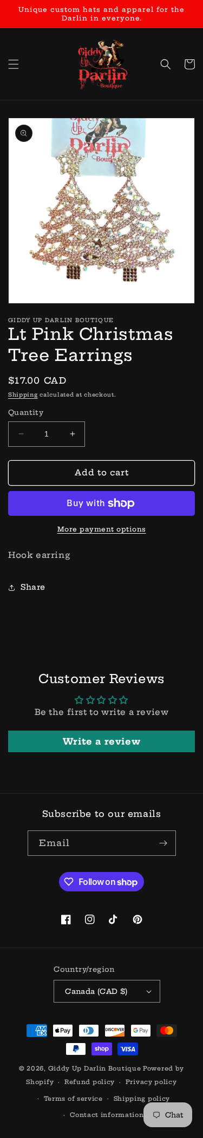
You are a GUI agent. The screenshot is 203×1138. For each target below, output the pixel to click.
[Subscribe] (163, 843)
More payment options (101, 529)
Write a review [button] (101, 741)
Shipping (23, 394)
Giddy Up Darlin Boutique (94, 1068)
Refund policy (89, 1082)
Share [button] (33, 587)
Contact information (106, 1115)
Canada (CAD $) (96, 991)
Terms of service (73, 1098)
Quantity (25, 412)
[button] (13, 64)
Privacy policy (151, 1082)
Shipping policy (142, 1098)
